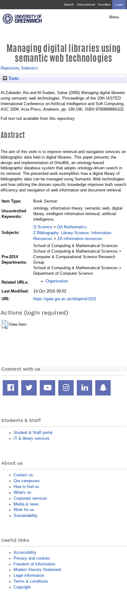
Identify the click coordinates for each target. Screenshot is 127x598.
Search (69, 4)
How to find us (26, 486)
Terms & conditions (31, 581)
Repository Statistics (19, 68)
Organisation (57, 281)
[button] (4, 324)
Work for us (24, 509)
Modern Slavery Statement (37, 569)
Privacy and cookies (32, 558)
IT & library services (32, 438)
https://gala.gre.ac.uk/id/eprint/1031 (64, 299)
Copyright (22, 587)
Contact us (23, 475)
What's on (22, 492)
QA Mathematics (72, 227)
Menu (114, 17)
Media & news (26, 504)
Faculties (104, 4)
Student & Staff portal (33, 432)
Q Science (42, 227)
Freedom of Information (34, 564)
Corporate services (30, 498)
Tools (13, 78)
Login (119, 4)
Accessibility (25, 552)
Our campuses (27, 480)
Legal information (29, 575)
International (86, 4)
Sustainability (26, 515)
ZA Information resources (79, 238)
